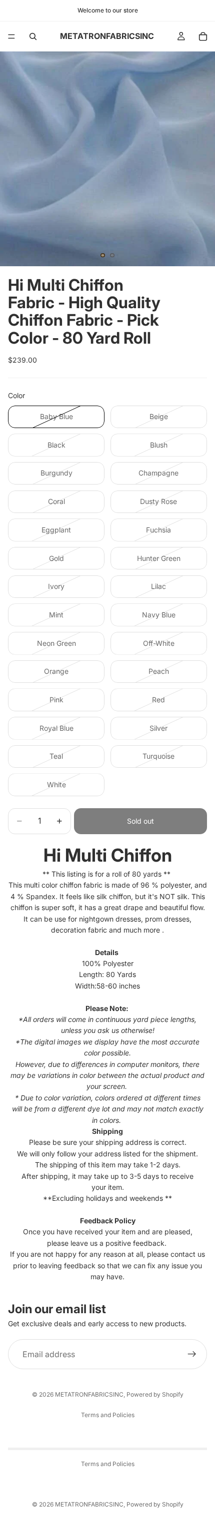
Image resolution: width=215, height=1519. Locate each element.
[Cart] (203, 36)
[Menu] (11, 36)
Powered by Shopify (155, 1394)
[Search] (33, 36)
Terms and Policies (107, 1415)
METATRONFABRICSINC (89, 1394)
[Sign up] (192, 1354)
